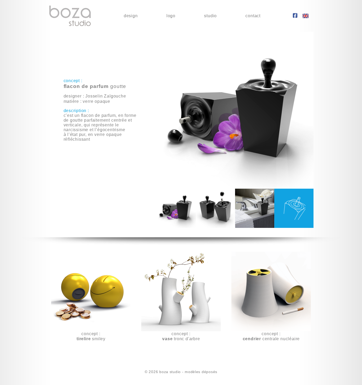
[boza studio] (69, 16)
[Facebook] (295, 16)
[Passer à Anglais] (305, 16)
